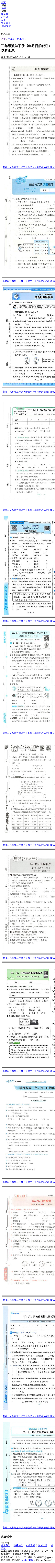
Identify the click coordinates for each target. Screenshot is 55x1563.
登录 (3, 23)
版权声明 (42, 1545)
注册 (8, 23)
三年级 (11, 39)
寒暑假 (4, 14)
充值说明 (30, 1545)
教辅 (4, 8)
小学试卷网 (27, 1560)
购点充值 (6, 26)
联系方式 (18, 1545)
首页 (3, 2)
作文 (3, 20)
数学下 (20, 39)
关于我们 (5, 1545)
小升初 (4, 17)
